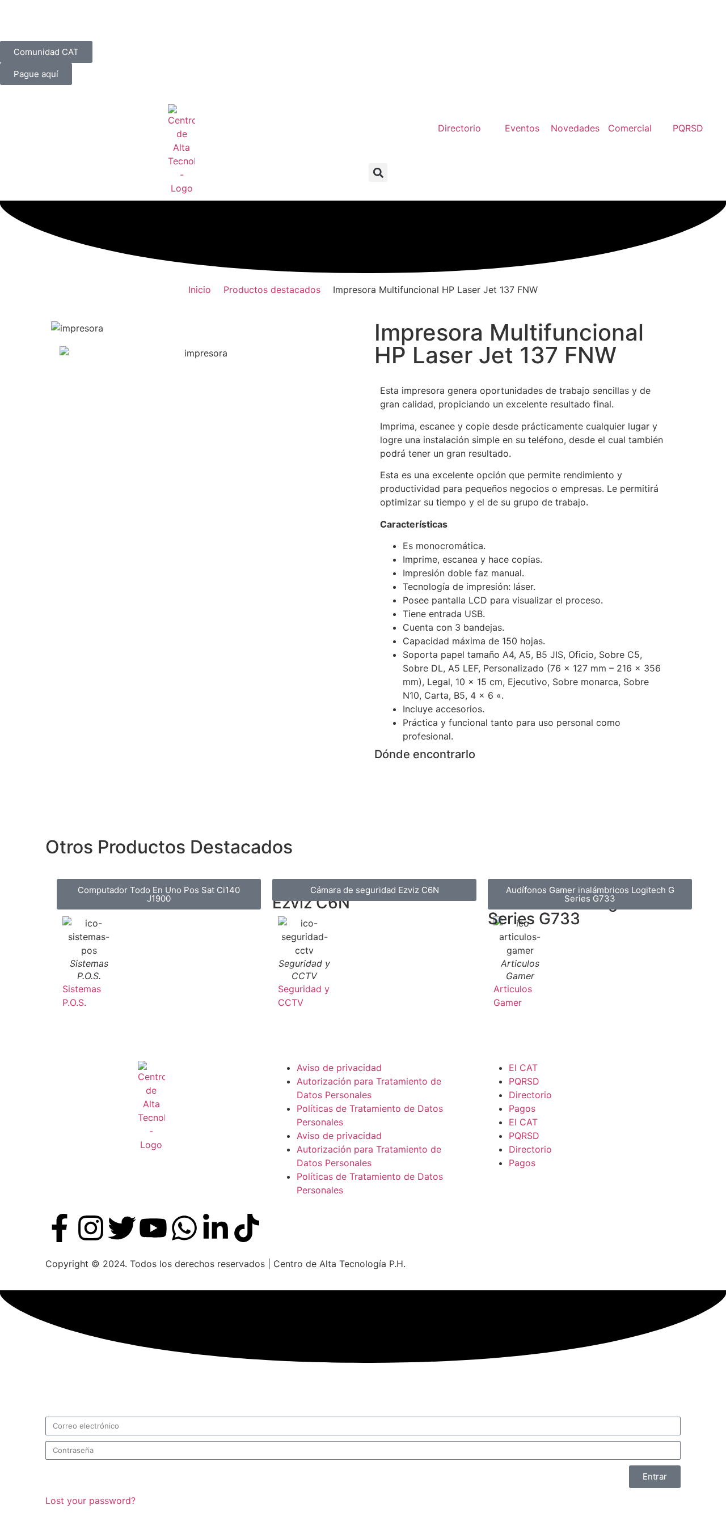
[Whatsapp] (184, 1228)
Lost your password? (90, 1500)
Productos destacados (271, 289)
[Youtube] (153, 1228)
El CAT (523, 1067)
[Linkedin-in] (215, 1228)
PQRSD (524, 1081)
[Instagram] (91, 1228)
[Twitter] (122, 1228)
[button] (378, 172)
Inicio (199, 289)
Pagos (522, 1108)
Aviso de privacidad (339, 1067)
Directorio (530, 1094)
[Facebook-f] (59, 1228)
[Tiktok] (247, 1228)
